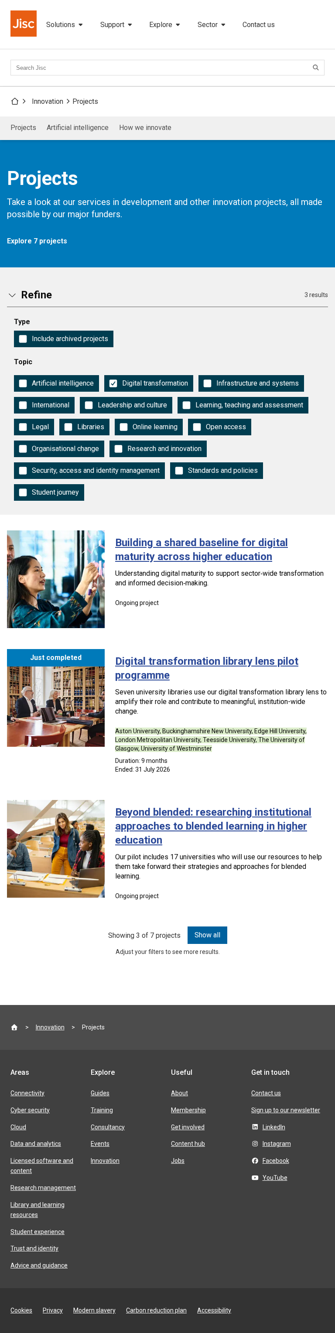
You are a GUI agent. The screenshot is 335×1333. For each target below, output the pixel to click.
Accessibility (214, 1310)
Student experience (37, 1231)
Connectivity (27, 1093)
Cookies (21, 1310)
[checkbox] (63, 339)
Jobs (178, 1160)
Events (100, 1143)
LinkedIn (274, 1127)
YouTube (275, 1177)
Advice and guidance (39, 1265)
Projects (85, 101)
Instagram (277, 1143)
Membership (188, 1110)
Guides (100, 1093)
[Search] (317, 67)
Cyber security (30, 1110)
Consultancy (108, 1127)
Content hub (188, 1143)
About (179, 1093)
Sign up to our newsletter (285, 1110)
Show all (207, 935)
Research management (43, 1187)
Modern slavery (94, 1310)
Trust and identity (34, 1248)
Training (102, 1110)
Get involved (188, 1127)
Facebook (276, 1160)
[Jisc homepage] (24, 24)
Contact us (259, 25)
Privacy (53, 1310)
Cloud (18, 1127)
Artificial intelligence (78, 127)
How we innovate (145, 127)
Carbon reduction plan (156, 1310)
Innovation (47, 101)
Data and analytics (35, 1143)
